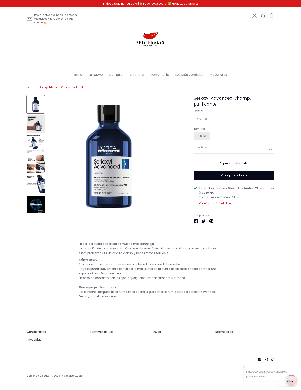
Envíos (157, 332)
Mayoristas (218, 74)
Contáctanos (36, 332)
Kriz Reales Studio (72, 375)
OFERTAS (137, 74)
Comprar (116, 74)
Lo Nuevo (95, 74)
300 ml (202, 136)
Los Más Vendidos (189, 74)
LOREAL (199, 111)
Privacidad (34, 340)
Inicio (78, 74)
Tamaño (199, 129)
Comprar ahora (234, 175)
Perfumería (160, 74)
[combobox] (234, 149)
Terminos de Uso (102, 332)
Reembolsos (224, 332)
